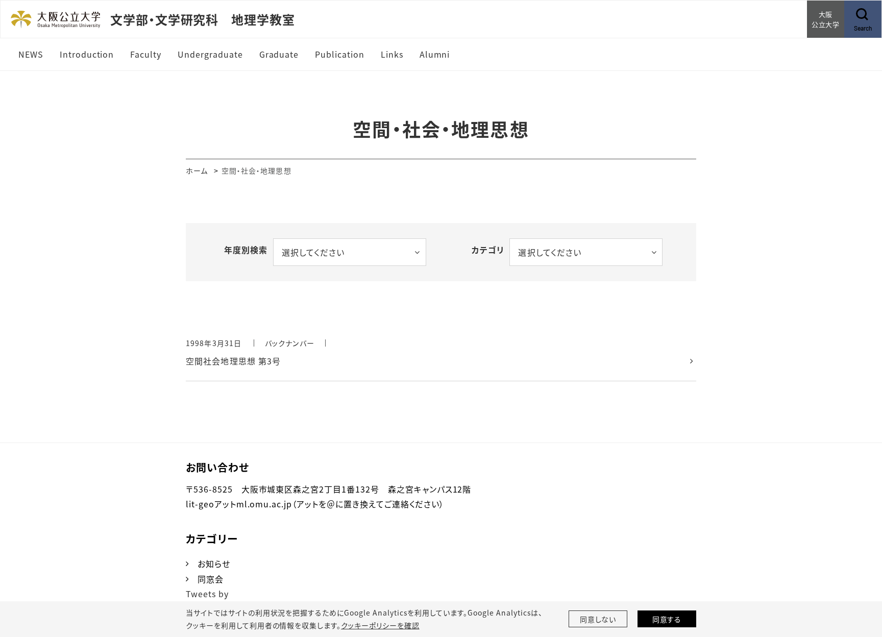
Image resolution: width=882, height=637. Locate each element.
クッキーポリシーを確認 (380, 625)
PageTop (859, 583)
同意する (667, 619)
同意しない (598, 619)
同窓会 (211, 579)
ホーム (197, 170)
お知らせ (214, 563)
